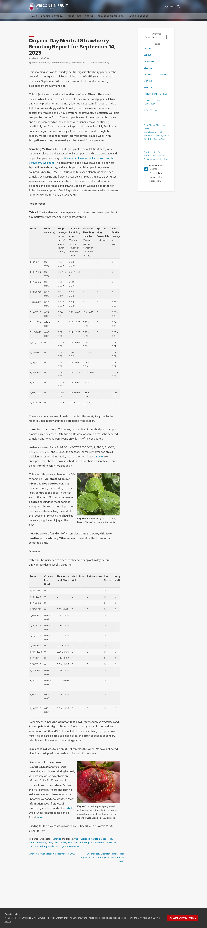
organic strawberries (69, 846)
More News (74, 16)
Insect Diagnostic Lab (153, 132)
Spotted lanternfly (152, 152)
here (39, 817)
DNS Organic (59, 842)
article (99, 456)
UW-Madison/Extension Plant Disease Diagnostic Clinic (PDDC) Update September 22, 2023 (102, 857)
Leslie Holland (97, 842)
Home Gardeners (138, 16)
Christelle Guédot (99, 838)
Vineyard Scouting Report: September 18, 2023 (52, 853)
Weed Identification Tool (154, 139)
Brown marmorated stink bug (156, 159)
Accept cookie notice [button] (183, 917)
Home (34, 16)
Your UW (169, 6)
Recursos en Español (111, 16)
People (89, 16)
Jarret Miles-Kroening (78, 842)
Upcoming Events (52, 16)
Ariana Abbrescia (82, 838)
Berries (57, 838)
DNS (49, 842)
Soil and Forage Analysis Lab (156, 135)
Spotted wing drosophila (154, 155)
